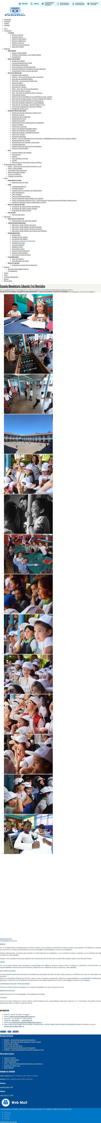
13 (14, 941)
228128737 (15, 1020)
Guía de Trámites (10, 1058)
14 (16, 941)
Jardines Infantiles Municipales (17, 223)
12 (12, 941)
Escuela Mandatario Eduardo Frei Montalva (22, 286)
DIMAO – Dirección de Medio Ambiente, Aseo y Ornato (22, 1042)
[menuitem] (52, 29)
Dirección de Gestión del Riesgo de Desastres (19, 1048)
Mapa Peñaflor (9, 1068)
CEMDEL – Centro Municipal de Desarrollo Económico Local (24, 1050)
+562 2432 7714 (5, 1095)
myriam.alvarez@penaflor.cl (14, 1026)
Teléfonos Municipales (11, 1060)
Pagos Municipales (10, 1062)
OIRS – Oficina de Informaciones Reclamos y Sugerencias (23, 1064)
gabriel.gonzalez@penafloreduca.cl (22, 1016)
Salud (9, 184)
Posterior (9, 939)
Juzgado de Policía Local (12, 1066)
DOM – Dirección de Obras (13, 1046)
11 (11, 941)
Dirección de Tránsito (11, 1044)
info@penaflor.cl (5, 1087)
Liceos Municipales (13, 257)
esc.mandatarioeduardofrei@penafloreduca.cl (25, 1022)
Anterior (3, 939)
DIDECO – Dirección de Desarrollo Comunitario (20, 1040)
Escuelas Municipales (14, 233)
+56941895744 (26, 1020)
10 (9, 941)
